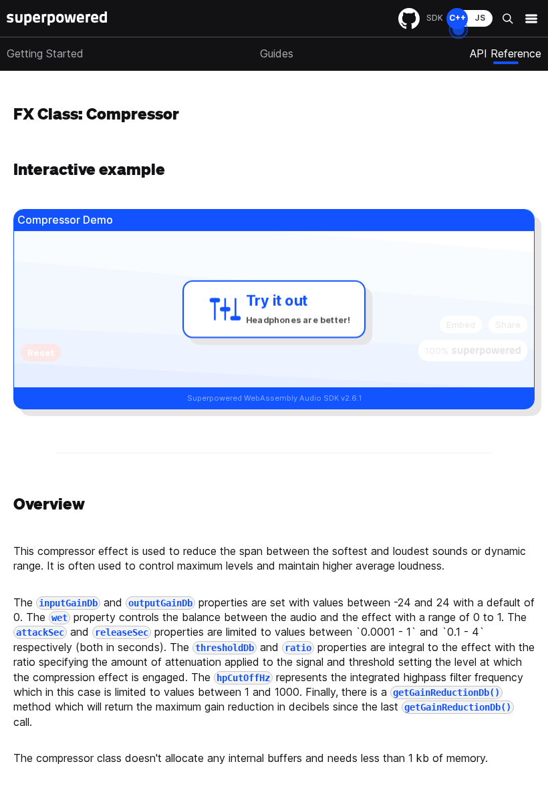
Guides (276, 53)
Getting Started (45, 53)
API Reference (505, 53)
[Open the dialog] (458, 29)
